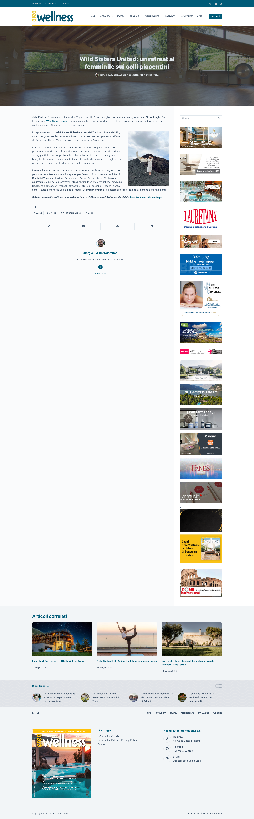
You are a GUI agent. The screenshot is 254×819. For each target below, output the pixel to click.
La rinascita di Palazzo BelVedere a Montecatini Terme (105, 697)
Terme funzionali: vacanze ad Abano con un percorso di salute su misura (59, 697)
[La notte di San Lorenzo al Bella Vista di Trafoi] (62, 639)
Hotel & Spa (104, 16)
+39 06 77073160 (183, 750)
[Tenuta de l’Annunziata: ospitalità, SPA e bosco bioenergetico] (182, 697)
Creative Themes (62, 813)
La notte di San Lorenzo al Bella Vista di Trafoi (58, 661)
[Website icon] (100, 267)
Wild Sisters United (57, 121)
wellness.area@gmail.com (187, 760)
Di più (199, 16)
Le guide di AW (51, 4)
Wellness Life (152, 16)
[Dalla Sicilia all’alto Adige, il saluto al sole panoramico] (127, 639)
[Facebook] (210, 4)
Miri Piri (51, 213)
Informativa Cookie (108, 736)
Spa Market (187, 16)
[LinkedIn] (152, 226)
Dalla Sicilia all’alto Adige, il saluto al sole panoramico (127, 661)
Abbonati (215, 16)
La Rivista (36, 4)
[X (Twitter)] (83, 226)
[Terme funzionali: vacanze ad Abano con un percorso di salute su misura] (36, 697)
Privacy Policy (214, 813)
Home (92, 16)
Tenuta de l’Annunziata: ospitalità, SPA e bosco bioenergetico (201, 697)
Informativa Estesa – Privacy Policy (117, 740)
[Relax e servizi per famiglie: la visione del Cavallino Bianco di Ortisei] (133, 697)
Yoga (156, 75)
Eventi (149, 75)
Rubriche (134, 16)
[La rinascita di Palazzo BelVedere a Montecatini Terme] (85, 697)
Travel (120, 16)
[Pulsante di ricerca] (219, 118)
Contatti (65, 4)
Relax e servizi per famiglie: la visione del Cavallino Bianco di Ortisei (157, 697)
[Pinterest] (118, 226)
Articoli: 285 (100, 274)
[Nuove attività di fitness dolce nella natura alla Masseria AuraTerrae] (192, 639)
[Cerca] (221, 4)
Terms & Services (196, 813)
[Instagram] (216, 4)
